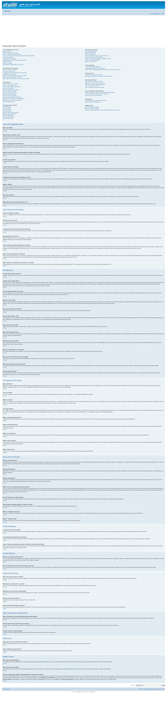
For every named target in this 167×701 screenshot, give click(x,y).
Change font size (162, 10)
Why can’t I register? (8, 63)
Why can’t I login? (7, 51)
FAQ (152, 13)
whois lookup (110, 676)
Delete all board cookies (149, 689)
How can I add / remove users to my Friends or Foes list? (98, 76)
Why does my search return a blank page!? (95, 84)
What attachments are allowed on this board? (95, 100)
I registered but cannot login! (9, 58)
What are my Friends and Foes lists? (93, 74)
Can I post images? (7, 111)
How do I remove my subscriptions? (93, 95)
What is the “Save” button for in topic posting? (13, 98)
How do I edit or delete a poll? (10, 91)
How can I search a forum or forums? (94, 81)
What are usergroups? (90, 54)
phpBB (78, 691)
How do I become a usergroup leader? (94, 57)
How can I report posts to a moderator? (12, 97)
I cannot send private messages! (93, 66)
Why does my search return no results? (94, 82)
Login (163, 13)
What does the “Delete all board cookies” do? (13, 64)
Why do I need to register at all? (10, 52)
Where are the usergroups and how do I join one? (96, 55)
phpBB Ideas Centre (72, 669)
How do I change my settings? (10, 69)
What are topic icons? (8, 118)
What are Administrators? (91, 51)
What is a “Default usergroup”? (92, 60)
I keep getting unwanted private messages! (95, 68)
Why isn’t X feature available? (92, 108)
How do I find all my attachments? (93, 102)
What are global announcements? (11, 112)
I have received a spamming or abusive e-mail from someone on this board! (102, 69)
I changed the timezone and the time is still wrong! (14, 72)
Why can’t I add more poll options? (11, 89)
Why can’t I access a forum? (9, 92)
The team (140, 689)
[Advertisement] (83, 29)
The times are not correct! (9, 71)
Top (5, 131)
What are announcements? (9, 114)
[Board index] (10, 5)
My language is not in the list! (9, 74)
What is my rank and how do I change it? (12, 77)
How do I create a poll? (8, 88)
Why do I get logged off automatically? (12, 54)
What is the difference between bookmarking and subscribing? (99, 92)
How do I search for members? (92, 85)
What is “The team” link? (91, 61)
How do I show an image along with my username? (15, 75)
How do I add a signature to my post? (11, 86)
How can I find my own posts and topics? (94, 87)
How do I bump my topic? (9, 101)
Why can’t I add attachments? (10, 94)
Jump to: (133, 685)
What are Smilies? (7, 109)
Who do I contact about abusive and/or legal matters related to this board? (102, 110)
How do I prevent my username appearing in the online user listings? (19, 55)
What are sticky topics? (8, 115)
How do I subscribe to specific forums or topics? (96, 93)
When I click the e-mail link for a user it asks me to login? (16, 78)
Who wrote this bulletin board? (92, 107)
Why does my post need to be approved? (12, 100)
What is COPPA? (7, 61)
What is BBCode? (7, 106)
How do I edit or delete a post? (10, 85)
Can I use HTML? (7, 108)
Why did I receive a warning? (9, 95)
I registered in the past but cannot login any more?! (15, 60)
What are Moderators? (90, 52)
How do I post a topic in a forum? (10, 83)
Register (157, 13)
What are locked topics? (8, 117)
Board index (8, 11)
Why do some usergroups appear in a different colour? (98, 58)
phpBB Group (46, 661)
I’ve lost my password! (8, 57)
